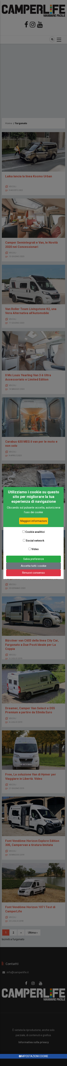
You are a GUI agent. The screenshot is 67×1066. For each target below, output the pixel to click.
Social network (35, 540)
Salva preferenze (33, 559)
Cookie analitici (35, 531)
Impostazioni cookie (34, 1056)
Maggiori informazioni (33, 521)
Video (35, 549)
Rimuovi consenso (33, 572)
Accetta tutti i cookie (33, 566)
